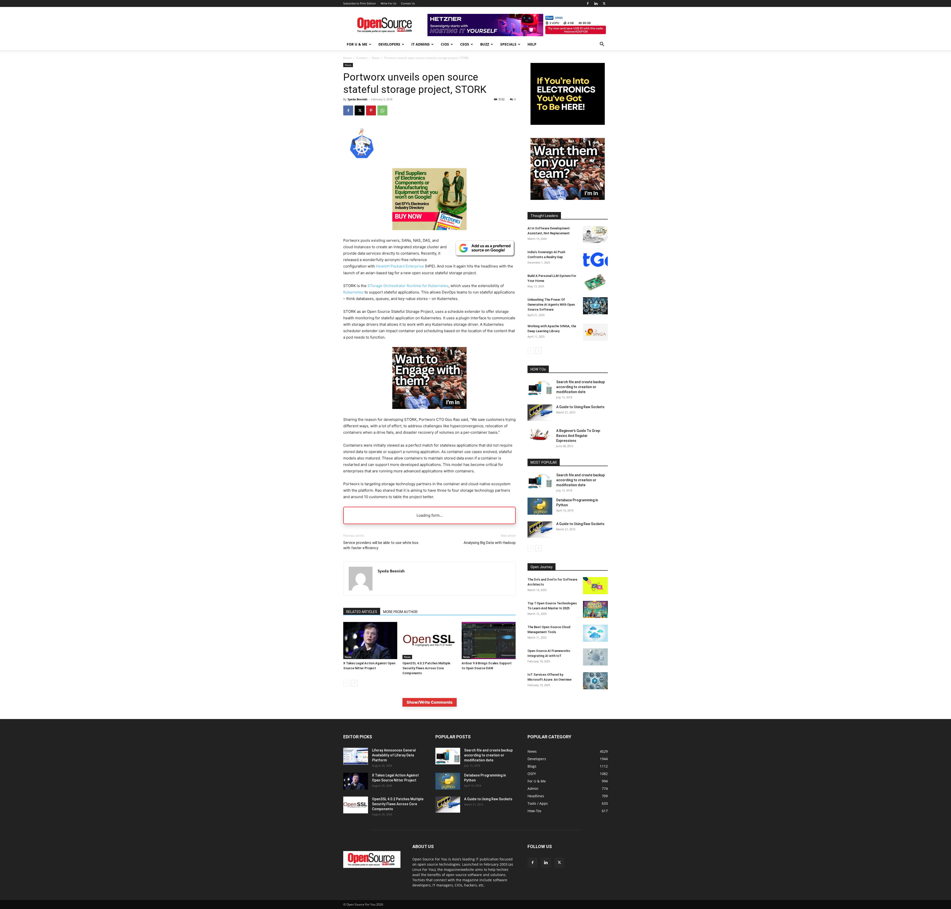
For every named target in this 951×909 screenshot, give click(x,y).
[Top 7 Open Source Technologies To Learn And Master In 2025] (595, 609)
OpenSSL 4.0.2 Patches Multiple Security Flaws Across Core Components (426, 668)
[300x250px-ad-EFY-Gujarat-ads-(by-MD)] (567, 123)
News (376, 58)
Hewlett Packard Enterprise (400, 266)
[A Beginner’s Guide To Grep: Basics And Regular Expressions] (540, 434)
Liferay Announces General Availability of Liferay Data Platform (394, 755)
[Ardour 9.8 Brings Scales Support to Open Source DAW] (489, 640)
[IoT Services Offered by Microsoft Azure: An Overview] (595, 680)
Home (347, 58)
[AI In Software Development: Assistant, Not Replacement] (595, 234)
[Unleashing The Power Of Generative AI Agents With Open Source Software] (595, 305)
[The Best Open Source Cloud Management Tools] (595, 633)
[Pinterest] (371, 110)
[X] (604, 3)
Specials (508, 44)
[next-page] (354, 683)
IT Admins (420, 44)
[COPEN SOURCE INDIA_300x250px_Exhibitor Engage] (429, 412)
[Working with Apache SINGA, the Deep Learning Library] (595, 332)
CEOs (464, 44)
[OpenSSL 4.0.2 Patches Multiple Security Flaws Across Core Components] (429, 640)
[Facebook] (587, 3)
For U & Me (357, 44)
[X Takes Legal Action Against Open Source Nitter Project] (370, 640)
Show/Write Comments (429, 702)
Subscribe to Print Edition (359, 3)
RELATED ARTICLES (361, 612)
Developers (389, 44)
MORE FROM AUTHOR (400, 612)
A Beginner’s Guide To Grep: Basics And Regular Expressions (578, 436)
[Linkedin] (596, 3)
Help (532, 44)
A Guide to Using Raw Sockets (580, 407)
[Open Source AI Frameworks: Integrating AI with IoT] (595, 657)
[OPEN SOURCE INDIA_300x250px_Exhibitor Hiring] (567, 198)
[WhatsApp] (382, 110)
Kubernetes (353, 292)
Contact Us (408, 3)
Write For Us (388, 3)
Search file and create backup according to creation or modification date (580, 387)
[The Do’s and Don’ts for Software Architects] (595, 585)
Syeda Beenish (357, 99)
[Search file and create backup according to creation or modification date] (540, 387)
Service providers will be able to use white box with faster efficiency (380, 545)
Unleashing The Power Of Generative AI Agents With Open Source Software (551, 304)
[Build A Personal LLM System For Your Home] (595, 282)
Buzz (484, 44)
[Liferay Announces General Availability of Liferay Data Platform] (355, 756)
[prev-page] (346, 683)
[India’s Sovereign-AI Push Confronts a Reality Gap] (595, 258)
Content (361, 58)
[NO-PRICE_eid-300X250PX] (429, 228)
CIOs (445, 44)
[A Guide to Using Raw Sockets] (540, 412)
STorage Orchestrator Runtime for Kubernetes (408, 285)
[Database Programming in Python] (540, 506)
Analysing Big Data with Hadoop (490, 542)
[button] (602, 44)
